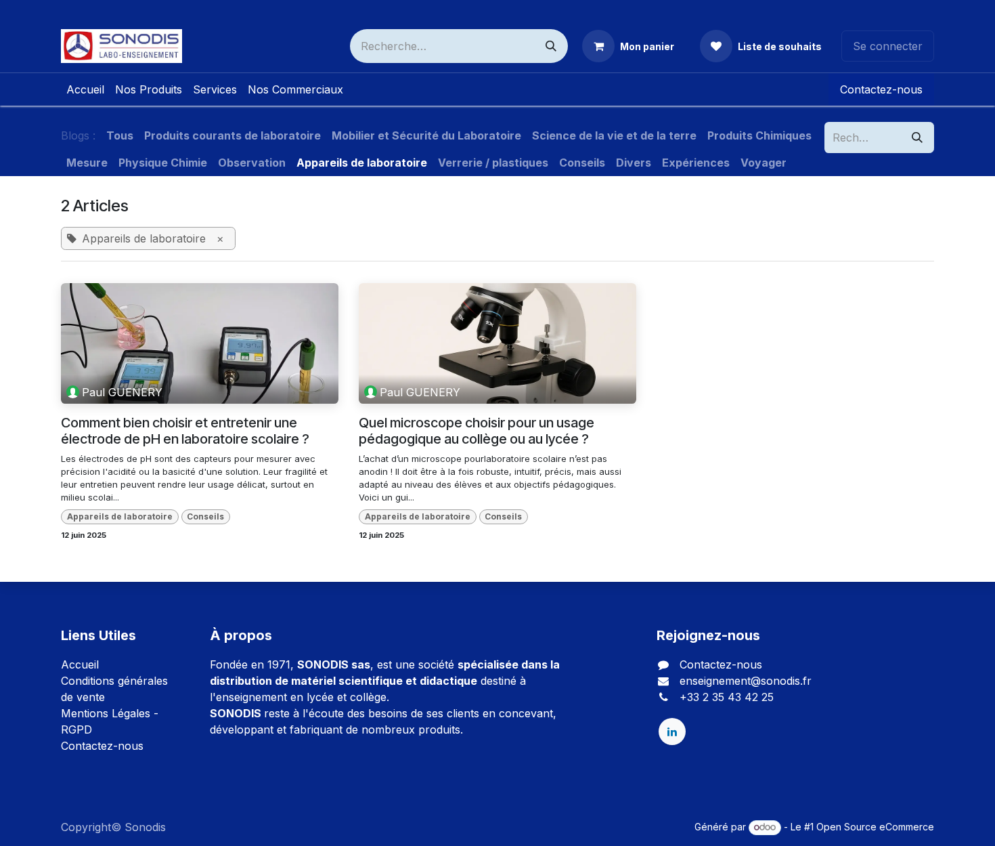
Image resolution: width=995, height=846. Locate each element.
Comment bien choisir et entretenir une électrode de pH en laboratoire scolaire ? (185, 431)
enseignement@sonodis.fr (746, 681)
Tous (119, 135)
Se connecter (888, 46)
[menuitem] (85, 89)
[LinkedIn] (672, 731)
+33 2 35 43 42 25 (727, 697)
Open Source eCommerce (875, 826)
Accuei (78, 664)
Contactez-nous (881, 89)
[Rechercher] (551, 46)
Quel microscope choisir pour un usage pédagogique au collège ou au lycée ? (476, 431)
